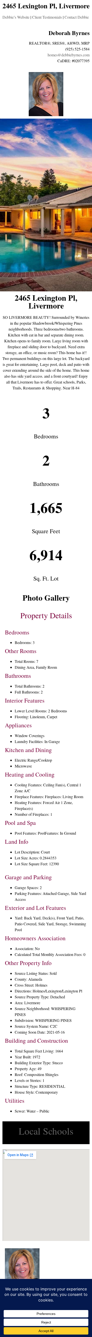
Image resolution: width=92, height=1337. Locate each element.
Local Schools (46, 1131)
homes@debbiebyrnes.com (69, 54)
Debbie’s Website (15, 17)
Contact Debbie (77, 17)
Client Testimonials (47, 17)
